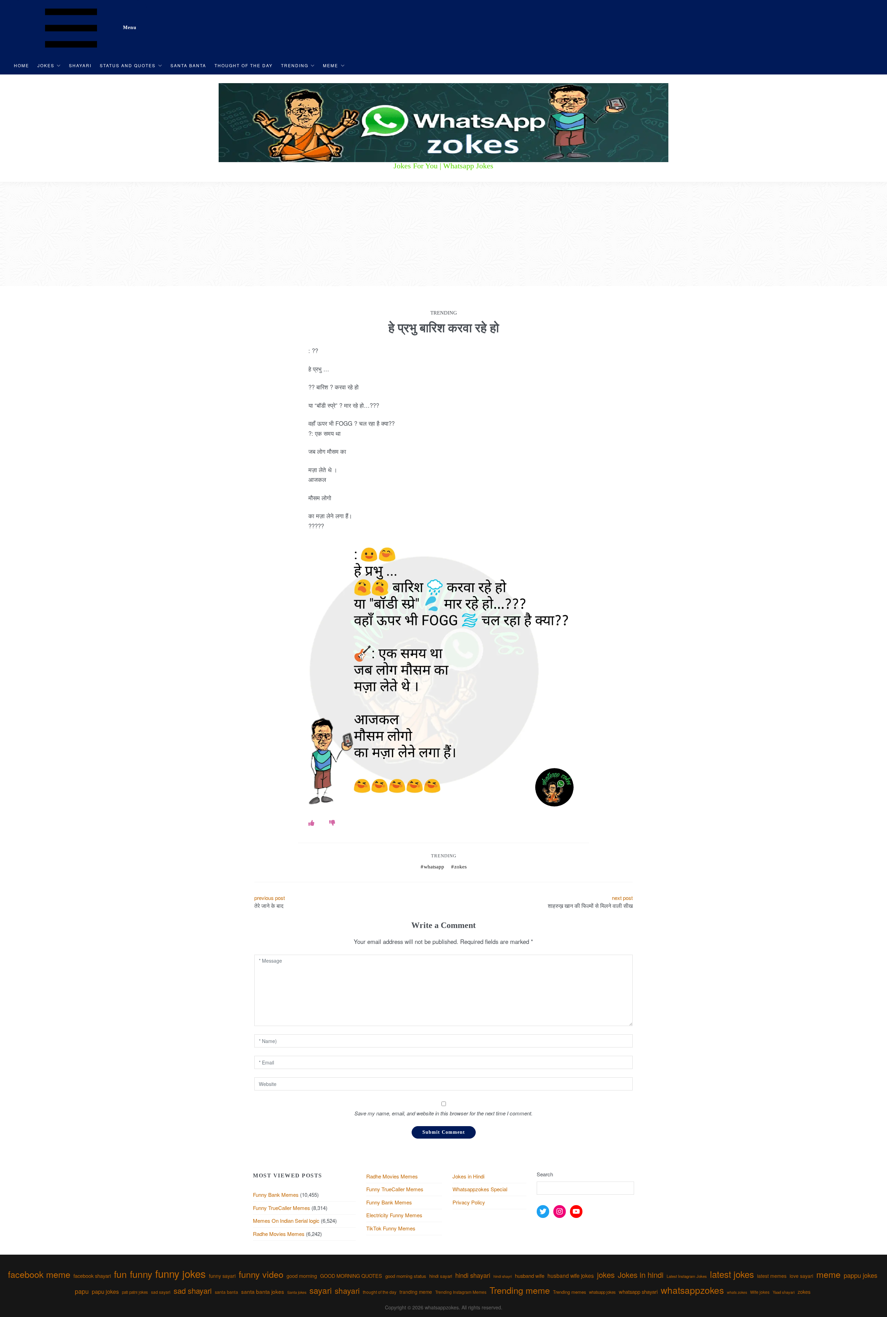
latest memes (772, 1275)
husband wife (529, 1275)
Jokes (45, 65)
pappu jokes (860, 1275)
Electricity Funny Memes (394, 1215)
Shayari (80, 65)
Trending (294, 65)
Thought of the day (243, 65)
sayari (320, 1290)
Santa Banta (188, 65)
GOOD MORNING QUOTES (351, 1275)
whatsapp (434, 866)
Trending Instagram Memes (460, 1292)
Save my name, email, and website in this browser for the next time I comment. (443, 1113)
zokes (460, 866)
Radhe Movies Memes (279, 1233)
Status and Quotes (128, 65)
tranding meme (415, 1291)
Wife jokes (760, 1292)
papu (82, 1291)
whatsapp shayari (638, 1291)
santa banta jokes (262, 1291)
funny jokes (180, 1273)
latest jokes (732, 1273)
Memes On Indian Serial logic (286, 1220)
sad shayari (193, 1290)
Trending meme (520, 1290)
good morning (302, 1275)
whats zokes (737, 1292)
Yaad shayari (783, 1292)
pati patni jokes (135, 1292)
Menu (130, 27)
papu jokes (105, 1291)
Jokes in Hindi (468, 1176)
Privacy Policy (469, 1202)
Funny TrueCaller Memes (281, 1207)
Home (21, 65)
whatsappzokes (692, 1289)
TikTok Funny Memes (390, 1228)
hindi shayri (502, 1276)
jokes (606, 1274)
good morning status (405, 1276)
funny (141, 1274)
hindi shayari (472, 1275)
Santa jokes (296, 1292)
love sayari (801, 1275)
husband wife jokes (570, 1275)
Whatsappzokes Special (480, 1189)
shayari (347, 1290)
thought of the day (379, 1292)
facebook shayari (92, 1275)
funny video (261, 1274)
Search (545, 1174)
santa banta (226, 1292)
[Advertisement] (443, 234)
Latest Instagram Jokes (687, 1276)
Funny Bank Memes (276, 1194)
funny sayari (222, 1275)
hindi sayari (440, 1276)
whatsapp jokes (602, 1292)
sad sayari (160, 1292)
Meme (330, 65)
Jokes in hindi (641, 1274)
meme (828, 1274)
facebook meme (39, 1274)
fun (120, 1274)
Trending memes (569, 1292)
